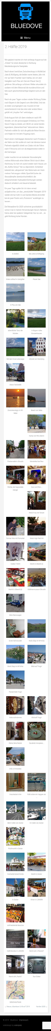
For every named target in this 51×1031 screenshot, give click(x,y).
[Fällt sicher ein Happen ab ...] (36, 782)
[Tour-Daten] (36, 964)
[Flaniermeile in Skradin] (15, 449)
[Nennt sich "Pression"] (36, 939)
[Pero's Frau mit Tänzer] (36, 500)
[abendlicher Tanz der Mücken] (15, 318)
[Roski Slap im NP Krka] (36, 628)
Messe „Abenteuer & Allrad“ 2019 (18, 1006)
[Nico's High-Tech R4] (36, 526)
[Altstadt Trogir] (36, 705)
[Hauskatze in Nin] (15, 782)
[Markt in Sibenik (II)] (15, 577)
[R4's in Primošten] (15, 756)
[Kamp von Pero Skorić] (36, 424)
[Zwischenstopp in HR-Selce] (15, 398)
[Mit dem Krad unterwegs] (15, 347)
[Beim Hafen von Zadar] (15, 811)
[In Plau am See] (15, 293)
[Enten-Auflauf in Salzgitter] (15, 267)
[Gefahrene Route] (15, 990)
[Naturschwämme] (15, 705)
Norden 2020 (40, 1006)
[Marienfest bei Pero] (36, 449)
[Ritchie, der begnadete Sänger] (15, 475)
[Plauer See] (36, 267)
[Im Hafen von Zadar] (36, 811)
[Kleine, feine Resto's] (15, 731)
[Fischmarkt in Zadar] (15, 836)
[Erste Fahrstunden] (15, 628)
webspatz (18, 1025)
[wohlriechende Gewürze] (15, 913)
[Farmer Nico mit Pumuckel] (15, 526)
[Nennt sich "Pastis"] (15, 964)
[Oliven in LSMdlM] (36, 887)
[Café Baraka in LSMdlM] (15, 939)
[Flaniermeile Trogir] (15, 680)
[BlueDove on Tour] (25, 18)
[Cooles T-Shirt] (15, 552)
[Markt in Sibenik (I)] (36, 552)
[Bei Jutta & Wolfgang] (36, 241)
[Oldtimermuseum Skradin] (36, 577)
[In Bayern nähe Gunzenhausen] (36, 318)
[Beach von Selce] (36, 398)
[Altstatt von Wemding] (36, 347)
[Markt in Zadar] (36, 862)
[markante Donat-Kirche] (15, 862)
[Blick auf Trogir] (36, 654)
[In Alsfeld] (15, 241)
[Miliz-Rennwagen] (15, 603)
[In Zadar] (15, 887)
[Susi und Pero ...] (36, 475)
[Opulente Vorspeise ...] (36, 731)
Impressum (23, 1020)
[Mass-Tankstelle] (15, 372)
